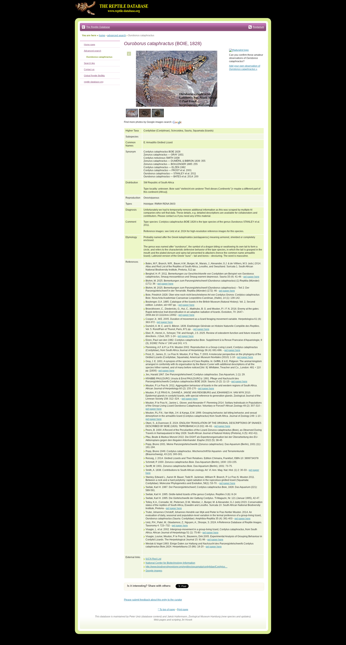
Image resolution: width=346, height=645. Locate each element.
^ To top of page (166, 609)
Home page (89, 44)
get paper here (251, 276)
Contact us (89, 69)
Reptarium (258, 27)
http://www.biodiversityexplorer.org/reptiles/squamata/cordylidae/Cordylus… (186, 566)
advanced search (116, 35)
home (102, 35)
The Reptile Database (98, 27)
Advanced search (92, 50)
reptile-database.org (93, 82)
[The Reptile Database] (113, 17)
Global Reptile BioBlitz (94, 75)
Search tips (89, 63)
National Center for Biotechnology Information (170, 562)
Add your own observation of (244, 68)
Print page (182, 609)
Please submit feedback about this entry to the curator (153, 599)
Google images (154, 570)
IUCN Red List (153, 558)
